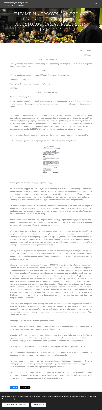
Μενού (97, 4)
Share (15, 387)
